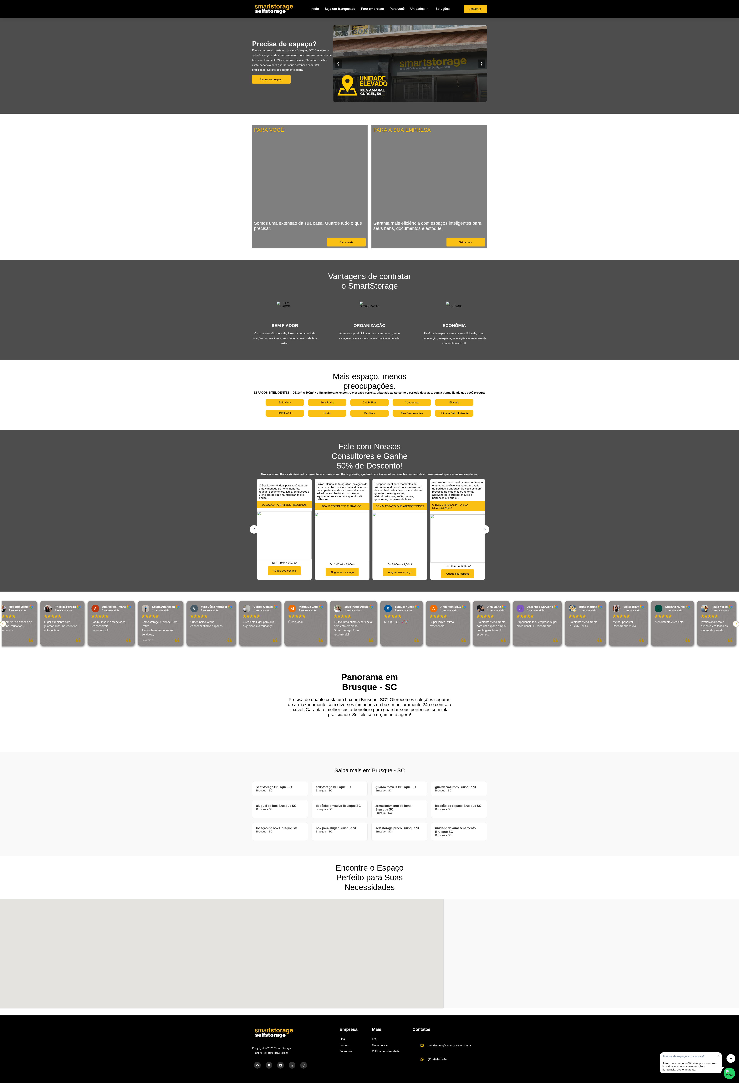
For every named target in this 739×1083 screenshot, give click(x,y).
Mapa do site (380, 1045)
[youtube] (269, 1065)
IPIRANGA (284, 413)
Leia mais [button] (93, 640)
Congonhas (412, 402)
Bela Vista (285, 402)
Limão (327, 413)
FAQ (374, 1038)
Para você (397, 9)
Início (314, 9)
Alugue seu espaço (271, 79)
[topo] (730, 1058)
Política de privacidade (386, 1051)
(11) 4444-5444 (437, 1059)
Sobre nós (345, 1051)
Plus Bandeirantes (412, 413)
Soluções (443, 9)
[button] (736, 624)
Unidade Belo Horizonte (454, 413)
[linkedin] (280, 1065)
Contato (344, 1045)
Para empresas (372, 9)
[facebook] (257, 1065)
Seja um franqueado (340, 9)
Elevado (454, 402)
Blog (342, 1038)
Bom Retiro (327, 402)
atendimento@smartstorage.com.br (449, 1045)
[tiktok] (303, 1065)
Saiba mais (346, 242)
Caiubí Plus (369, 402)
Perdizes (369, 413)
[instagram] (292, 1065)
